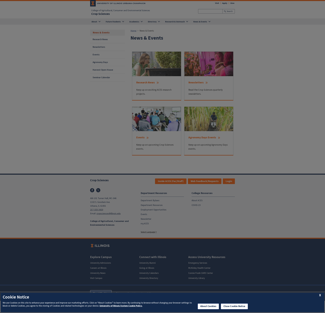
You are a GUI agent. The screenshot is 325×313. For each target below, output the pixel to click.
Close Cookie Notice (234, 306)
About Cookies (208, 306)
